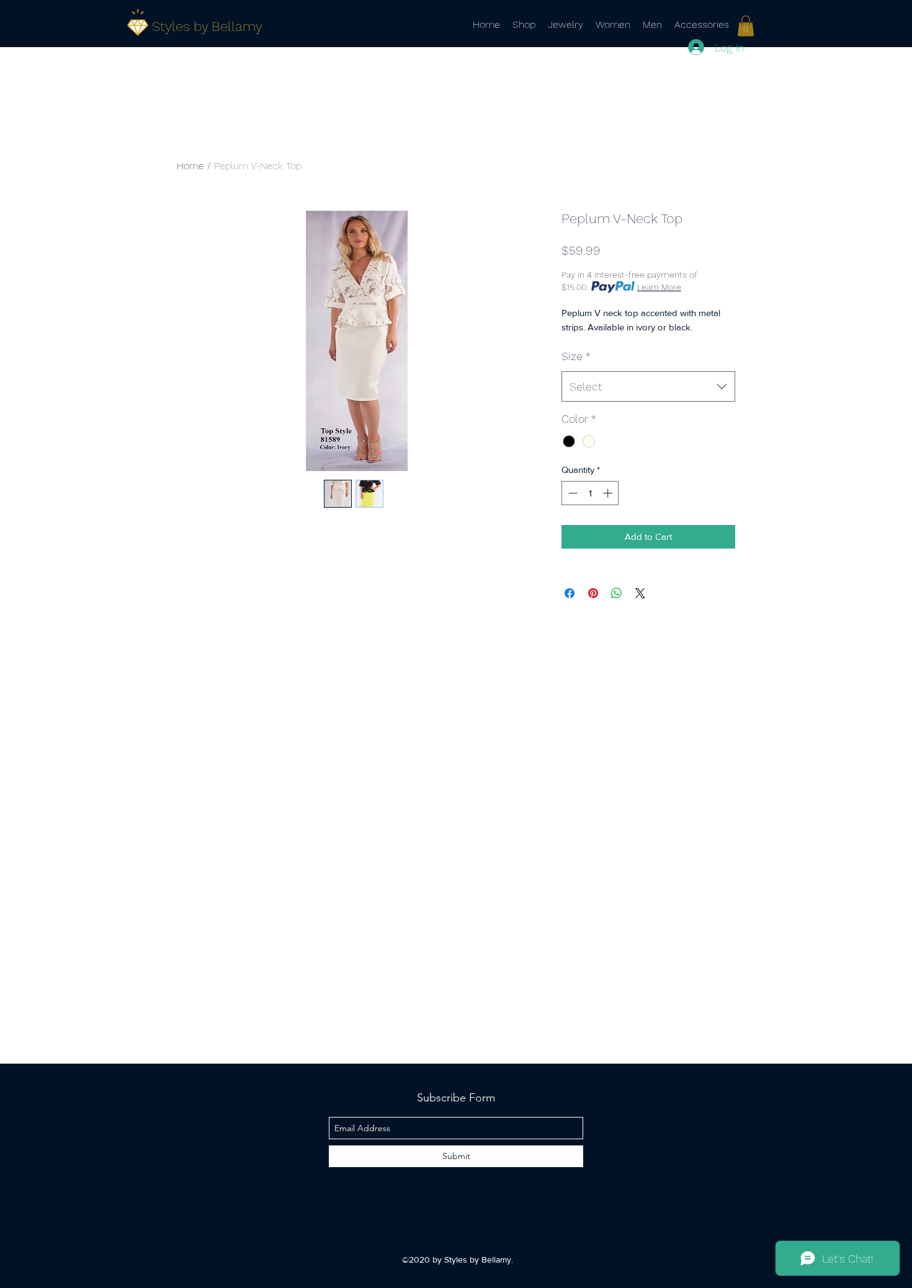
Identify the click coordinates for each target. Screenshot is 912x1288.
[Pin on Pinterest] (593, 593)
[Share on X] (640, 593)
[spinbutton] (590, 493)
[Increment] (609, 493)
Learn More (659, 287)
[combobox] (648, 386)
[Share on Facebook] (569, 593)
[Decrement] (571, 493)
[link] (745, 25)
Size (576, 356)
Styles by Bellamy (207, 26)
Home (190, 166)
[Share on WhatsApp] (616, 593)
